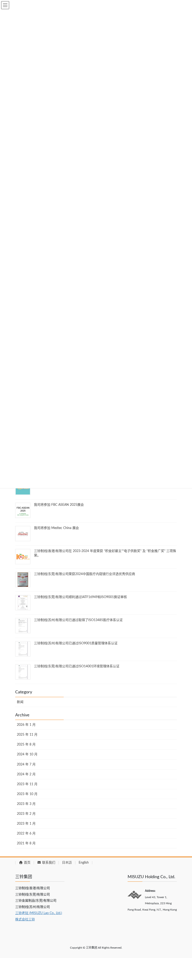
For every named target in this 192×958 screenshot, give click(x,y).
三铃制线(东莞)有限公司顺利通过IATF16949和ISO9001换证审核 (80, 597)
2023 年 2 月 (26, 813)
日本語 (67, 862)
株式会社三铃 (25, 919)
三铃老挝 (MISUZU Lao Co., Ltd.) (38, 913)
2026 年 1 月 (26, 724)
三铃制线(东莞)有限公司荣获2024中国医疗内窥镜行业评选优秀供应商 (84, 574)
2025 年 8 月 (26, 744)
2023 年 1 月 (26, 823)
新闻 (20, 702)
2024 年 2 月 (26, 774)
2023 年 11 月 (27, 784)
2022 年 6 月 (26, 833)
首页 (26, 862)
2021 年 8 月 (26, 843)
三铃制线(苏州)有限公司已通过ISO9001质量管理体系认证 (76, 643)
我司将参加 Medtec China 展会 (56, 528)
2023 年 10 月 (27, 794)
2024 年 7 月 (26, 764)
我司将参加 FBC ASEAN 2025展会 (59, 504)
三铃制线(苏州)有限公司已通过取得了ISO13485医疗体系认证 (78, 620)
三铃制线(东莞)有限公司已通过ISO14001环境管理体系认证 (76, 666)
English (84, 862)
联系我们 (48, 862)
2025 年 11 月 (27, 734)
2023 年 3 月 (26, 804)
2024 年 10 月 (27, 754)
